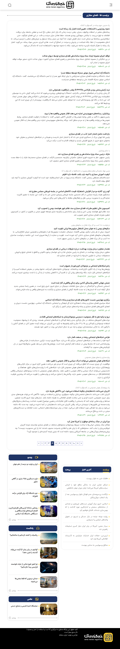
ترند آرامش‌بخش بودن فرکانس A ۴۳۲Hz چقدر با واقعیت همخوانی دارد (79, 90)
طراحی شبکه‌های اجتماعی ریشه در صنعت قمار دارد (88, 337)
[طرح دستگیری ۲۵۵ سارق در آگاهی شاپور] (48, 482)
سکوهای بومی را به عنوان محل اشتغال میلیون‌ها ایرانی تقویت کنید (82, 228)
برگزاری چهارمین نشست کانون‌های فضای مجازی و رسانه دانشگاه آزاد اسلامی (77, 300)
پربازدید (106, 469)
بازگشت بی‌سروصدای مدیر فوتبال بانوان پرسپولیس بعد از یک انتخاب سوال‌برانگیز (86, 496)
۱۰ (74, 443)
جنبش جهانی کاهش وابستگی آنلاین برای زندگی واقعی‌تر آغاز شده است (80, 283)
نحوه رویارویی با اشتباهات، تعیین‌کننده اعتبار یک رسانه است (84, 28)
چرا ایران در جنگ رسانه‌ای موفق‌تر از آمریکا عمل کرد (88, 421)
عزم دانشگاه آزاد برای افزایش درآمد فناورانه (25, 495)
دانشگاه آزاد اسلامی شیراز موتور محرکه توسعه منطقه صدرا (85, 73)
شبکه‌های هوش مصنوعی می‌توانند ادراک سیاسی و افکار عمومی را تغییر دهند (78, 360)
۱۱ (77, 443)
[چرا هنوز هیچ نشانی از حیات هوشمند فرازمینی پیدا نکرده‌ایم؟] (48, 567)
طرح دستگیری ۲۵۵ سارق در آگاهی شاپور (25, 480)
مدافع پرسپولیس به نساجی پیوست (95, 545)
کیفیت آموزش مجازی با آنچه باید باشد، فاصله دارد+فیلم (86, 174)
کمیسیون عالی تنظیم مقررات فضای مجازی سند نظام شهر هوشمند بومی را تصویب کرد (74, 208)
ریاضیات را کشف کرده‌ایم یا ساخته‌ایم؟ (24, 535)
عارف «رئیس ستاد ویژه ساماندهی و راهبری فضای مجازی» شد (84, 154)
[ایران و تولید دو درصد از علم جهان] (48, 467)
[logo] (60, 5)
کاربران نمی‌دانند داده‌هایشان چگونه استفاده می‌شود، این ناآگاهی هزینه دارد (78, 391)
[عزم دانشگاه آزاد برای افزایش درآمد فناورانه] (48, 496)
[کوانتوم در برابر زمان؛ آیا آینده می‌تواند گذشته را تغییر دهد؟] (48, 553)
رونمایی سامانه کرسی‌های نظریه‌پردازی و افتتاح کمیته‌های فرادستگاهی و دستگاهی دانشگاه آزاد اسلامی (23, 510)
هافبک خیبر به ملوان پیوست (97, 478)
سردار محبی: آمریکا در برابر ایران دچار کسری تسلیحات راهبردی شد (86, 528)
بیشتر (14, 520)
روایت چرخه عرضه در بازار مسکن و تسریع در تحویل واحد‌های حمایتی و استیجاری (86, 518)
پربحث (68, 469)
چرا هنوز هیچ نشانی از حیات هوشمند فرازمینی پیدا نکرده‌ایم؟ (24, 565)
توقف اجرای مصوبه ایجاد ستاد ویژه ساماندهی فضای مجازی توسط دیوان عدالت (76, 56)
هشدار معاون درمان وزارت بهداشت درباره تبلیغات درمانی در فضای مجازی (78, 249)
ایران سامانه (63, 635)
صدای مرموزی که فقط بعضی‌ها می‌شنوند (26, 580)
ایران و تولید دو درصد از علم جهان (25, 464)
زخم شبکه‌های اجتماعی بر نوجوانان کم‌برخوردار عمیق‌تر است (85, 266)
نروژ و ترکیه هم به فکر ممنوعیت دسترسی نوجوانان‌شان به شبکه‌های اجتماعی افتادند (75, 316)
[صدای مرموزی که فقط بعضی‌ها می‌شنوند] (48, 582)
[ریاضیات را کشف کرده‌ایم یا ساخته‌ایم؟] (48, 538)
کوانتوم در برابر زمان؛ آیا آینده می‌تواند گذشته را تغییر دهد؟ (24, 551)
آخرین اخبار (86, 469)
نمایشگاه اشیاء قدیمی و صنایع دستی (24, 605)
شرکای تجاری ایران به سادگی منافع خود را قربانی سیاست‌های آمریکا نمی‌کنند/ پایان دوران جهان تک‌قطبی (86, 486)
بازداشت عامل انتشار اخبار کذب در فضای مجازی (89, 134)
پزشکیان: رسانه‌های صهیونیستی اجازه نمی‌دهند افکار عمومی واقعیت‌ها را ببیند (77, 113)
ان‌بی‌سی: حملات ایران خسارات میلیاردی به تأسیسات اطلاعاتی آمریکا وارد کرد (86, 537)
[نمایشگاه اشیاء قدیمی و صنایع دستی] (48, 609)
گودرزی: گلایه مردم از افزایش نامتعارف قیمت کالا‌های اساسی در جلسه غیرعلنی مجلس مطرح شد (69, 191)
